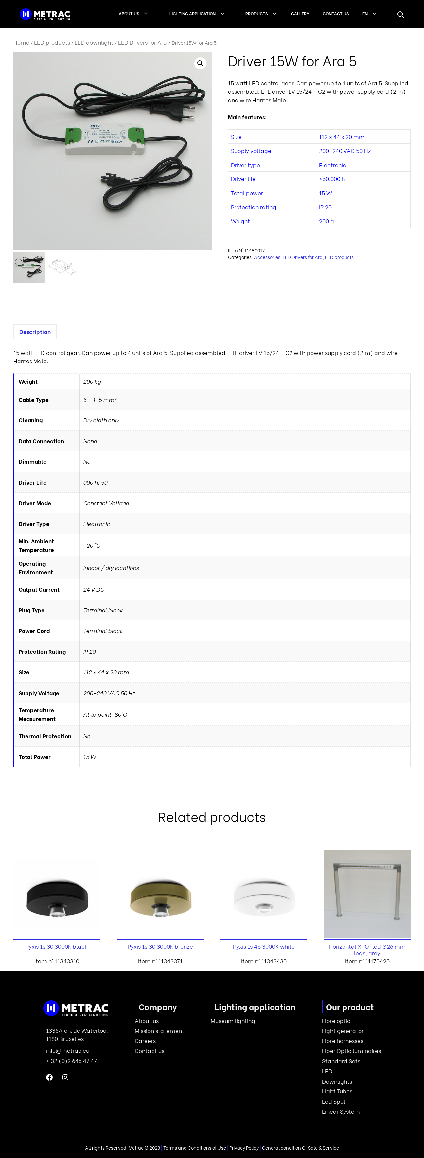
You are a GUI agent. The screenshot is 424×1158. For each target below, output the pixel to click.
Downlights (337, 1081)
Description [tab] (35, 331)
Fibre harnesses (342, 1041)
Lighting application (192, 13)
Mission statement (159, 1030)
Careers (145, 1041)
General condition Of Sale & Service (300, 1147)
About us (129, 13)
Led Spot (334, 1101)
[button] (401, 14)
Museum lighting (233, 1020)
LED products (52, 42)
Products (256, 13)
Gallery (300, 13)
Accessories (267, 257)
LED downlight (94, 42)
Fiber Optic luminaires (351, 1050)
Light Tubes (337, 1091)
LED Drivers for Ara (142, 42)
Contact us (336, 13)
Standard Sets (341, 1061)
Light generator (343, 1030)
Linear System (341, 1111)
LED (327, 1071)
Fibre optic (336, 1020)
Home (21, 42)
